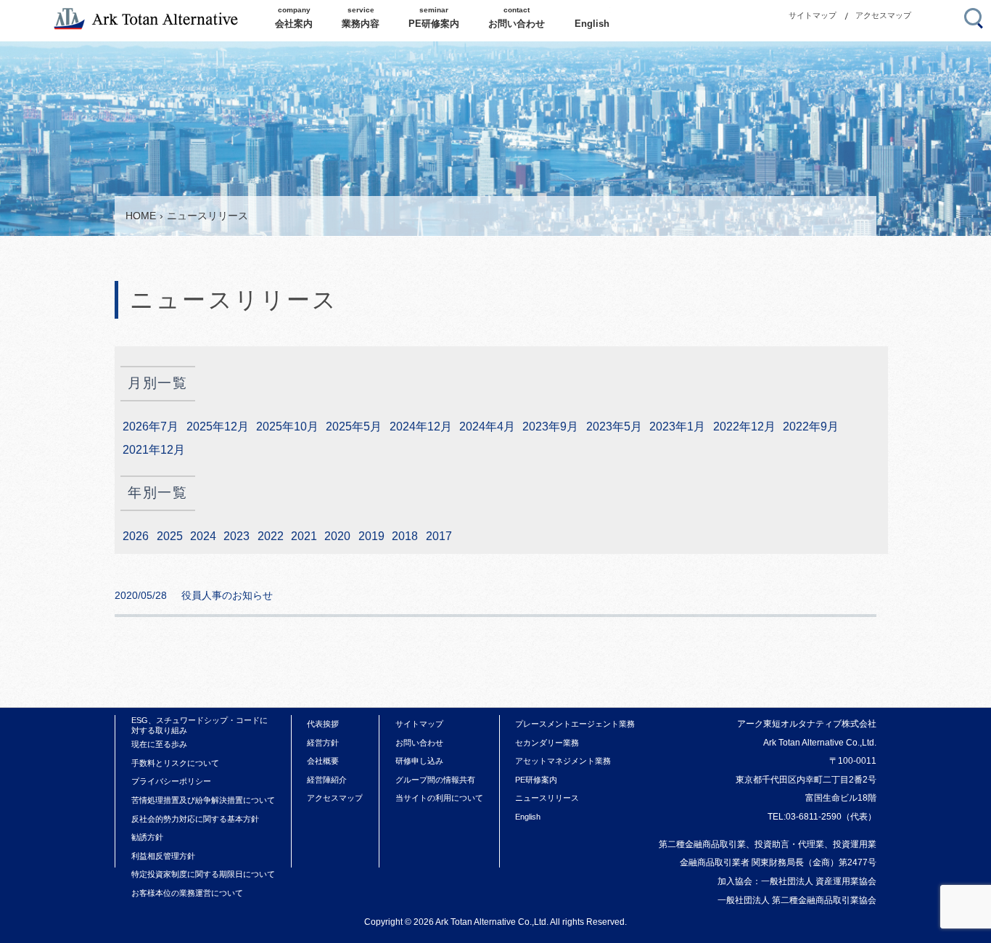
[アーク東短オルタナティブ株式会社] (153, 18)
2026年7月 (150, 426)
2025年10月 (287, 426)
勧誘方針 (147, 837)
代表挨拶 (323, 723)
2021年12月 (154, 450)
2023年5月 (614, 426)
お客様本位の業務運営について (187, 893)
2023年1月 (677, 426)
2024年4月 (487, 426)
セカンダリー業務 (547, 742)
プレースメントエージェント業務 (575, 723)
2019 (371, 536)
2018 (405, 536)
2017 (439, 536)
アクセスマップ (883, 15)
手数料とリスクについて (175, 763)
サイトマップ (812, 15)
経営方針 (323, 742)
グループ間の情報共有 (435, 779)
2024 (203, 536)
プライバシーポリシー (171, 781)
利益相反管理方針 (163, 856)
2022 (271, 536)
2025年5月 (354, 426)
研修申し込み (419, 760)
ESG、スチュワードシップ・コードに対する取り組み (199, 725)
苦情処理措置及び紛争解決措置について (203, 800)
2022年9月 (811, 426)
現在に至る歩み (159, 744)
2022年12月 (744, 426)
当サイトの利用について (439, 797)
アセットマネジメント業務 (563, 760)
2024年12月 (421, 426)
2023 (236, 536)
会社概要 (323, 760)
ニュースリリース (547, 797)
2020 (337, 536)
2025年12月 (217, 426)
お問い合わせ (419, 742)
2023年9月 (550, 426)
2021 (304, 536)
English (527, 816)
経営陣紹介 (327, 779)
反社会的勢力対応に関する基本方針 (195, 819)
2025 (170, 536)
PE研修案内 (536, 779)
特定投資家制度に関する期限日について (203, 874)
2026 (136, 536)
